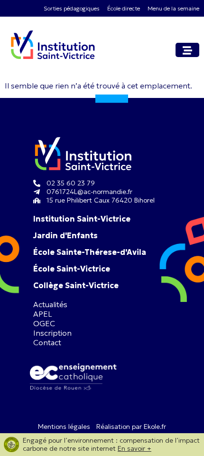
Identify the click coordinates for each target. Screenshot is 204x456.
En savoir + (134, 448)
